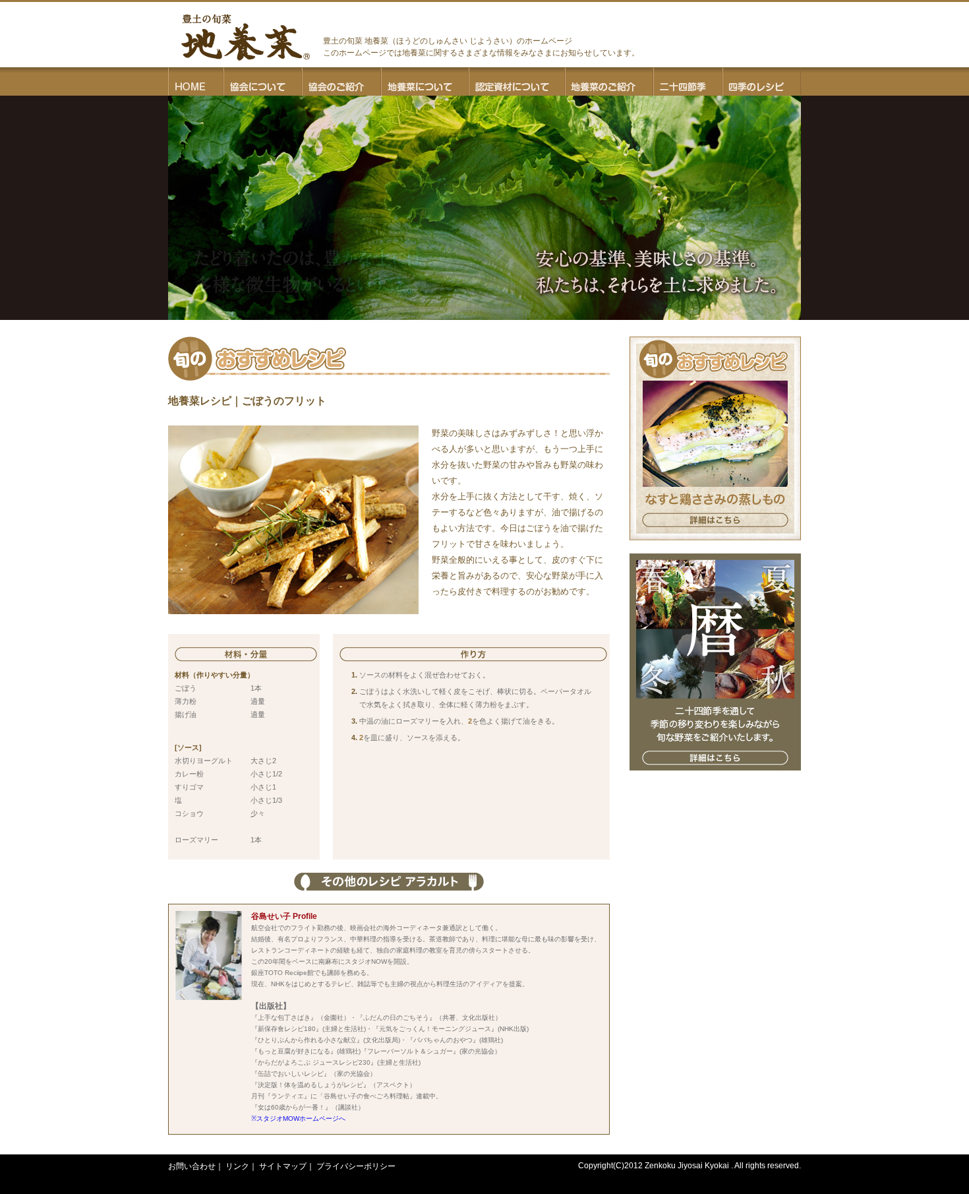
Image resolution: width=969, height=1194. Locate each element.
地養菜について (425, 81)
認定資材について (517, 81)
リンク (237, 1166)
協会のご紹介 (341, 81)
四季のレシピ (761, 81)
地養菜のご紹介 (609, 81)
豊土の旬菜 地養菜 (245, 37)
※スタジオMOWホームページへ (298, 1118)
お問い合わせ (192, 1166)
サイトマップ (283, 1166)
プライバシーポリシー (356, 1166)
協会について (262, 81)
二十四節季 (687, 81)
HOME (195, 81)
